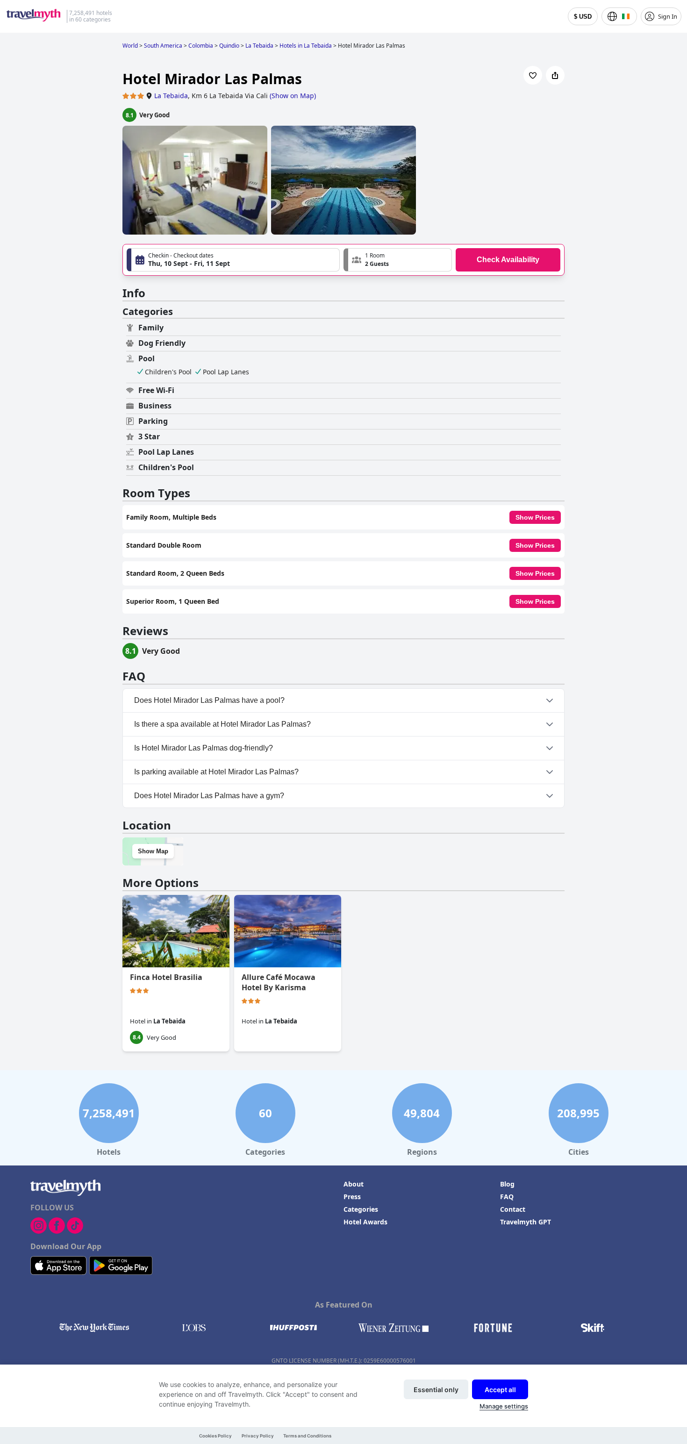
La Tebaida (171, 95)
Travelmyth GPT (525, 1221)
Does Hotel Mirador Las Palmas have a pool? (209, 700)
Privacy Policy (258, 1435)
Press (352, 1196)
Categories (361, 1209)
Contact (512, 1209)
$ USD (583, 16)
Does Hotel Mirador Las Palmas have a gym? (209, 796)
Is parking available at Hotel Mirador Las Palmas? (216, 772)
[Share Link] (555, 75)
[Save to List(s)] (532, 75)
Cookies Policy (215, 1435)
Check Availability (508, 260)
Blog (507, 1184)
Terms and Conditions (307, 1435)
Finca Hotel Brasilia (166, 977)
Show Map (153, 851)
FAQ (507, 1196)
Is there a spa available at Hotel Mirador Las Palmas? (222, 724)
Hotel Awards (365, 1221)
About (354, 1184)
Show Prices (535, 517)
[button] (398, 260)
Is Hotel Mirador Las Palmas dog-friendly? (203, 748)
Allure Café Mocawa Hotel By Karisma (278, 982)
